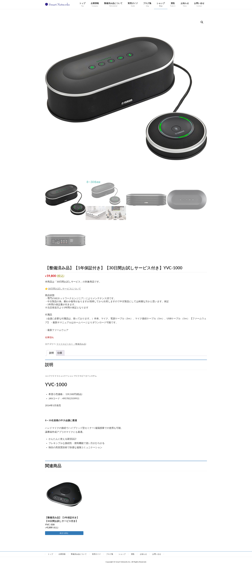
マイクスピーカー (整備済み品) (71, 344)
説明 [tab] (51, 353)
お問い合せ (156, 554)
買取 (132, 554)
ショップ (122, 554)
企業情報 (61, 554)
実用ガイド (96, 554)
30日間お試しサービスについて (64, 289)
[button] (202, 22)
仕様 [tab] (59, 353)
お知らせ (143, 554)
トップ (50, 554)
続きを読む (64, 533)
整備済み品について (79, 554)
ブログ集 (109, 554)
